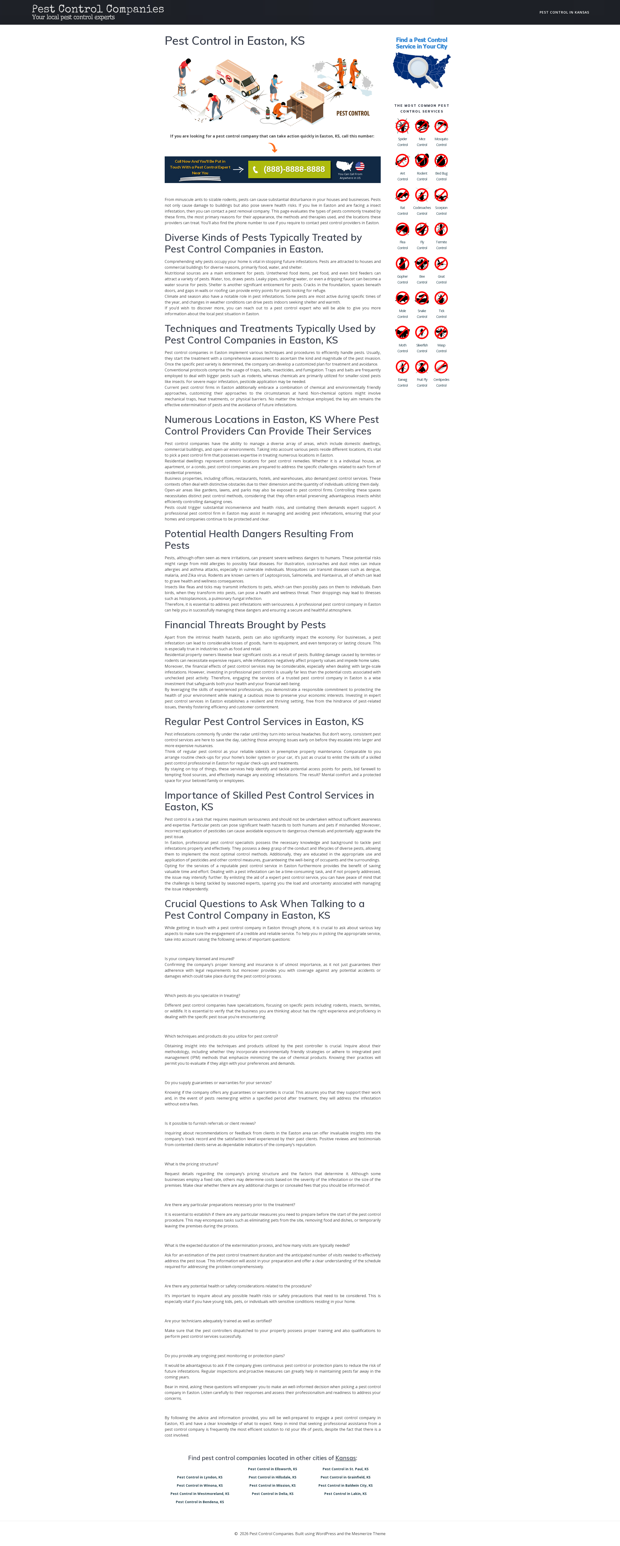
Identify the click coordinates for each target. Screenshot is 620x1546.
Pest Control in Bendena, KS (200, 1502)
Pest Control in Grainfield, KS (346, 1477)
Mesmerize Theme (369, 1533)
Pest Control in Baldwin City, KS (345, 1485)
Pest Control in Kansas (564, 12)
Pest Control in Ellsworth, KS (272, 1469)
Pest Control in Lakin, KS (345, 1493)
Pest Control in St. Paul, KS (346, 1469)
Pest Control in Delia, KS (273, 1493)
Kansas (345, 1458)
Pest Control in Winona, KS (200, 1485)
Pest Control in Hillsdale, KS (272, 1477)
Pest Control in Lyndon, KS (200, 1477)
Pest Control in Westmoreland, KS (199, 1493)
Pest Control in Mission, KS (272, 1485)
